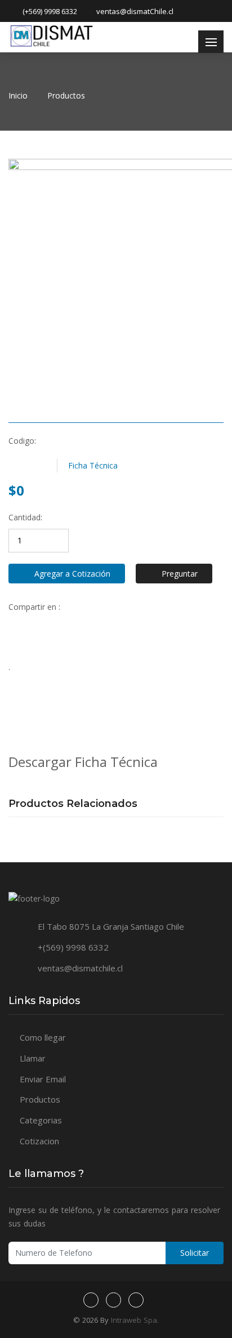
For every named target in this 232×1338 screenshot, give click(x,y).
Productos (66, 95)
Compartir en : (34, 606)
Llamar (33, 1058)
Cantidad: (25, 517)
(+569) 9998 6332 (50, 11)
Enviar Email (43, 1079)
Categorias (41, 1120)
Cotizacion (39, 1141)
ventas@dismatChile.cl (134, 11)
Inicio (18, 95)
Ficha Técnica (93, 465)
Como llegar (43, 1037)
